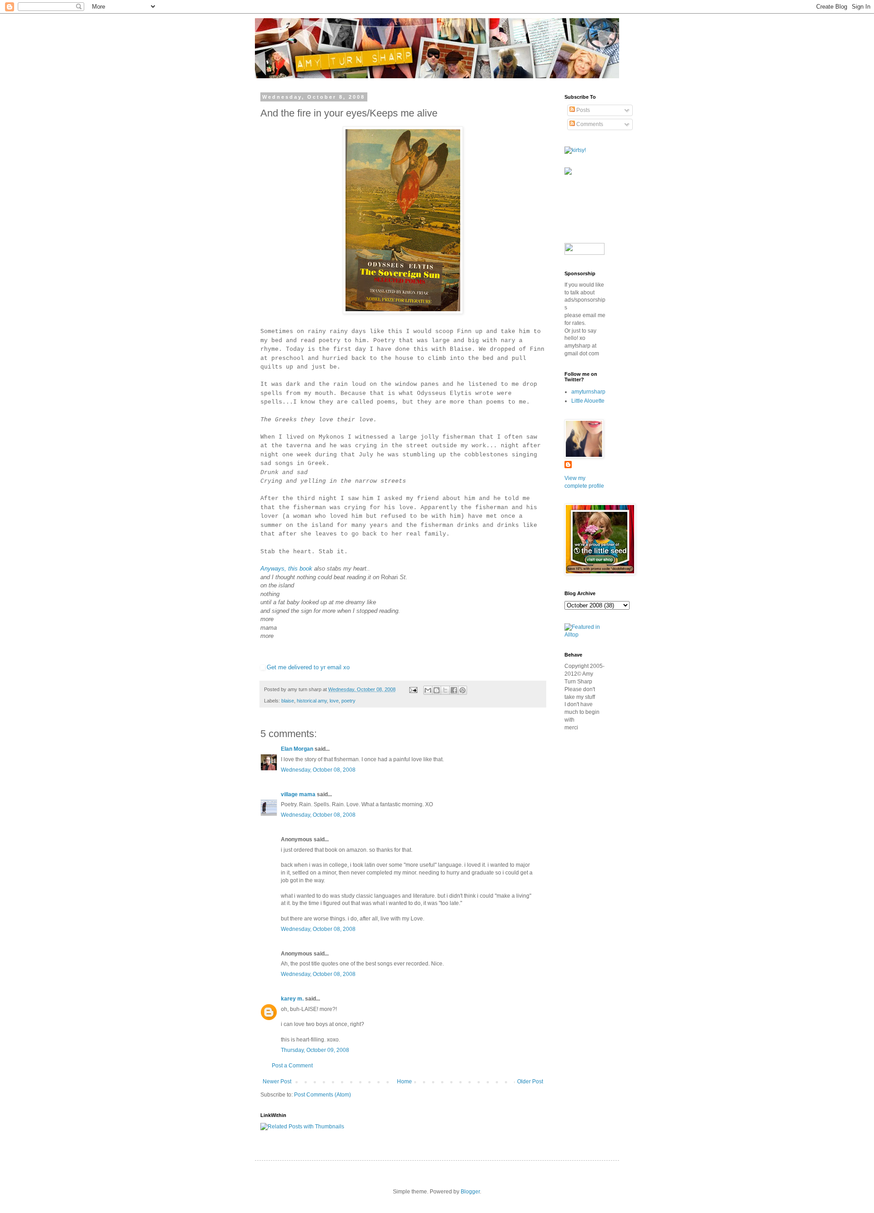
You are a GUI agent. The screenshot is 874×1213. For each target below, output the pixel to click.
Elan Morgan (297, 749)
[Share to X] (445, 690)
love (334, 700)
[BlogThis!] (436, 690)
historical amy (312, 700)
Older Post (530, 1081)
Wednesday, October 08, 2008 (318, 770)
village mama (298, 794)
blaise (287, 700)
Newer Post (277, 1081)
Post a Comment (292, 1065)
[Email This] (427, 690)
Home (404, 1081)
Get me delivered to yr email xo (308, 667)
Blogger (470, 1191)
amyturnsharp (588, 392)
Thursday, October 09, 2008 (315, 1050)
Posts (582, 110)
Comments (589, 124)
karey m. (292, 999)
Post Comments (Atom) (322, 1095)
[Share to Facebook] (453, 690)
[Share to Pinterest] (462, 690)
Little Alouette (588, 401)
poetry (348, 700)
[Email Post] (413, 689)
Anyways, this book (286, 568)
